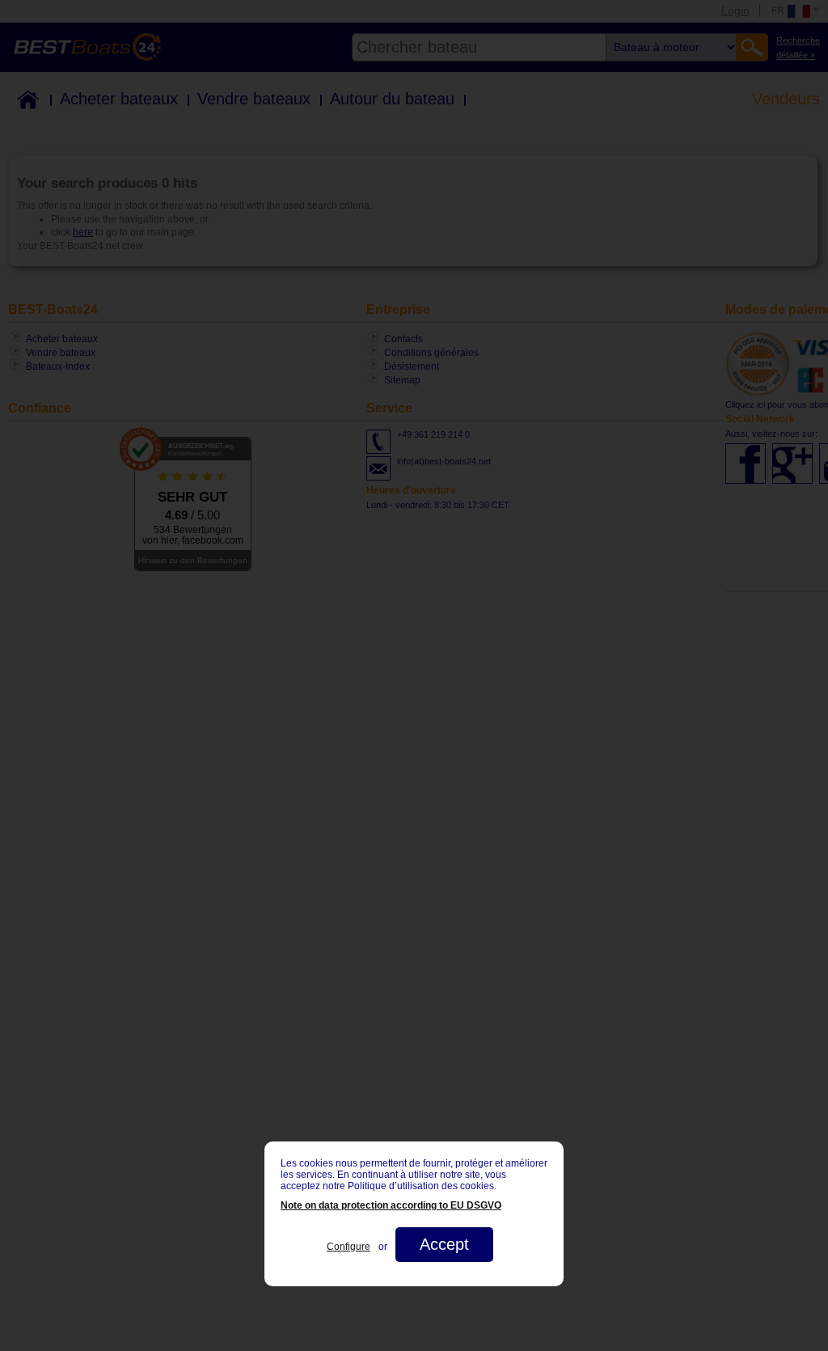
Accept (444, 1244)
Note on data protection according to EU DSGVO (391, 1205)
